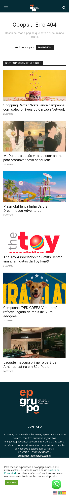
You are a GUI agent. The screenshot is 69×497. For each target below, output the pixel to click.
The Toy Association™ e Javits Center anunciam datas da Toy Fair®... (32, 259)
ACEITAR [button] (11, 482)
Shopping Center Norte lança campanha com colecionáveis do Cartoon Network (34, 107)
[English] (55, 492)
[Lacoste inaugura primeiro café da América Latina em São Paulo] (34, 342)
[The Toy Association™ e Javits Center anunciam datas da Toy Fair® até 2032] (34, 237)
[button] (5, 7)
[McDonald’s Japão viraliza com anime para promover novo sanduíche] (34, 136)
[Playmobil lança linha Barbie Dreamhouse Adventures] (34, 186)
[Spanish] (64, 492)
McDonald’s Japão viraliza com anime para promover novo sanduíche (32, 158)
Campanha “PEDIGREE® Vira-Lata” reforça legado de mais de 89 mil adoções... (30, 312)
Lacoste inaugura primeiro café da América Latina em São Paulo (29, 364)
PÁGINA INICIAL (45, 47)
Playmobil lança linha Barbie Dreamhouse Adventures (25, 208)
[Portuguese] (60, 492)
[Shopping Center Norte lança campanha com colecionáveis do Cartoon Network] (34, 85)
